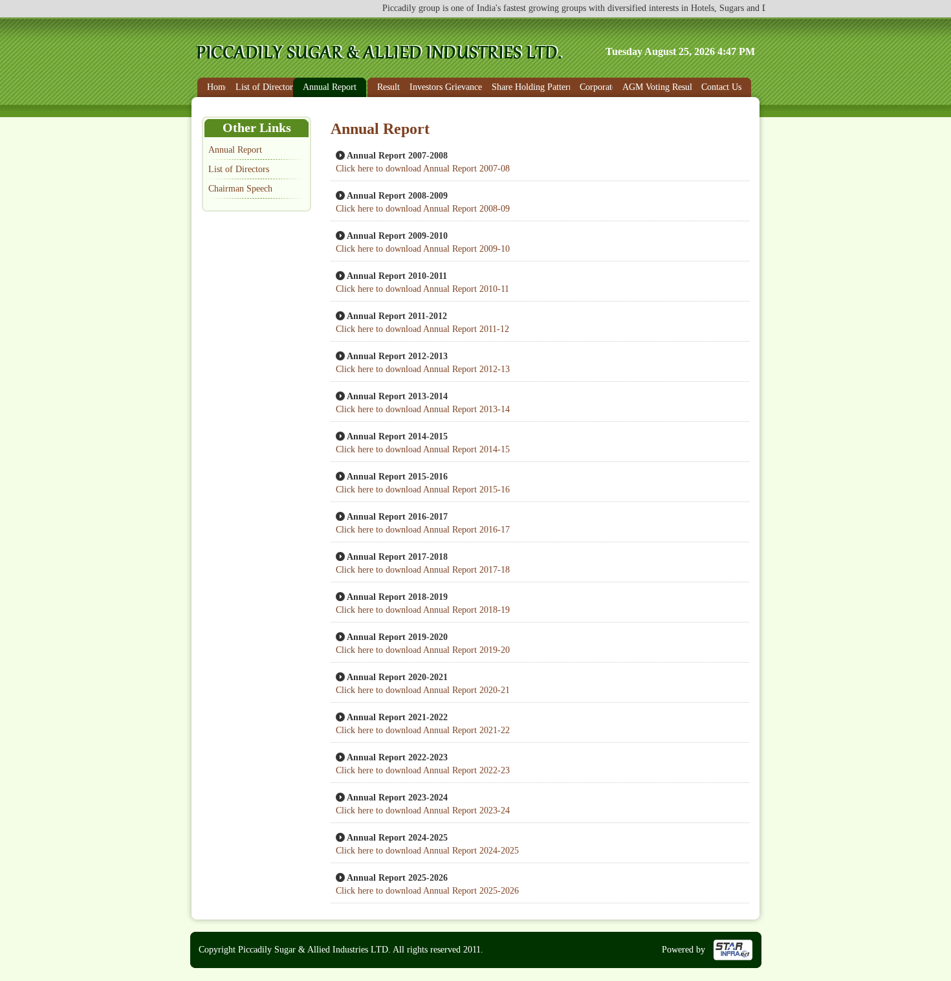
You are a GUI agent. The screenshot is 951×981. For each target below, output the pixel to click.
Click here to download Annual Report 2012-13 (423, 369)
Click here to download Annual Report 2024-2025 (427, 850)
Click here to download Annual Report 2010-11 (422, 289)
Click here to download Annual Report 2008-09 (423, 209)
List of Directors (238, 169)
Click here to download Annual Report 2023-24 (423, 810)
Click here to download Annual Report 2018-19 (423, 610)
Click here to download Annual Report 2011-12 (422, 329)
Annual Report (235, 150)
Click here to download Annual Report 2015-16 (423, 489)
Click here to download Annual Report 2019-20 (423, 650)
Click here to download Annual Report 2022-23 (423, 770)
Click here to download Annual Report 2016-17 (423, 530)
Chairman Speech (240, 188)
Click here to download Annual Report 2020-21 (423, 690)
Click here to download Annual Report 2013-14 (423, 409)
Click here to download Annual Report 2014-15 (423, 449)
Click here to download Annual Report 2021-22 (423, 730)
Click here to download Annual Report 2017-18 (423, 570)
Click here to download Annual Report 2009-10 (423, 249)
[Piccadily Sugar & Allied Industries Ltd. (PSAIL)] (382, 57)
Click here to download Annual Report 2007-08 (423, 168)
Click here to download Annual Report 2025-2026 (427, 891)
